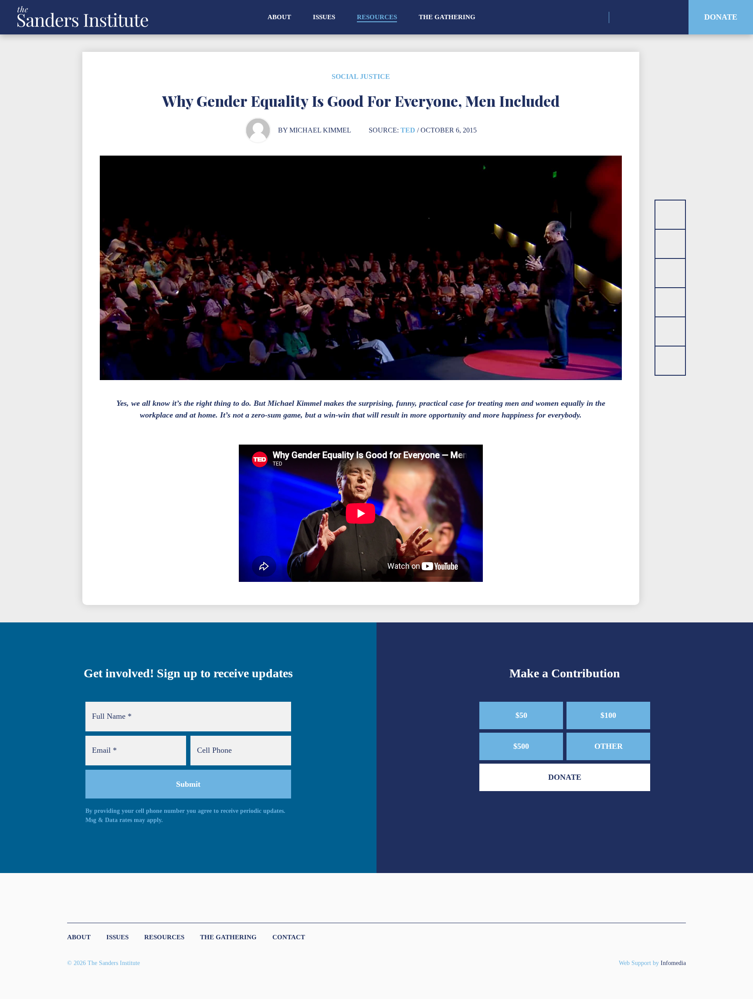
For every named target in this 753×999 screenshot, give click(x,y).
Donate (720, 17)
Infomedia (673, 962)
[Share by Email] (670, 302)
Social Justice (361, 76)
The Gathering (447, 17)
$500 (521, 746)
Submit (188, 784)
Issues (324, 17)
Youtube (667, 17)
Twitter (637, 17)
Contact (288, 937)
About (279, 17)
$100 (608, 715)
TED (407, 130)
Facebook (652, 17)
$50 (521, 715)
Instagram (621, 17)
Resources (377, 17)
